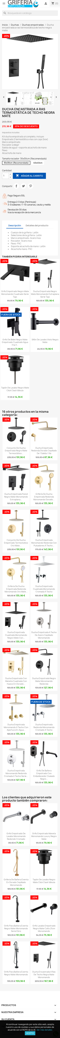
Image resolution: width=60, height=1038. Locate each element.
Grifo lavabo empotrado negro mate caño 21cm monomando (44, 928)
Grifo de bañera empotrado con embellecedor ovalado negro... (44, 774)
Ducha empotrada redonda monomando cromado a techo (44, 727)
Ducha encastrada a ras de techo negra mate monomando (44, 974)
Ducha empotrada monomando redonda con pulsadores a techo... (44, 543)
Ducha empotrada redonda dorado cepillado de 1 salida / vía (44, 451)
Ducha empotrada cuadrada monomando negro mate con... (16, 635)
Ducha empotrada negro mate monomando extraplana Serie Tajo (45, 294)
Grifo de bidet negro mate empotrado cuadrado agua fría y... (15, 342)
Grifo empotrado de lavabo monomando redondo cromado (16, 836)
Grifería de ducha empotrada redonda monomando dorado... (44, 497)
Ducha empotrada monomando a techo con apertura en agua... (16, 727)
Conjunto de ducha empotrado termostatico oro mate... (16, 543)
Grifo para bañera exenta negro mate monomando (16, 973)
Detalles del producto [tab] (37, 225)
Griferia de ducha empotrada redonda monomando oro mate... (16, 589)
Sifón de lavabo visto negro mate (45, 341)
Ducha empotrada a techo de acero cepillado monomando (44, 635)
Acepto (30, 1033)
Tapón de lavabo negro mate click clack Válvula (15, 389)
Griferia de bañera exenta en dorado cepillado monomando (16, 882)
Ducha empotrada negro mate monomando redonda (44, 681)
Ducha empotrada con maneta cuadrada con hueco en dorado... (16, 681)
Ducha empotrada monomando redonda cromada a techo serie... (16, 773)
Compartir (16, 186)
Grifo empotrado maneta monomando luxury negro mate (44, 836)
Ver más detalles (44, 1029)
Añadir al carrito (29, 175)
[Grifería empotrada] (23, 3)
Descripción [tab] (14, 225)
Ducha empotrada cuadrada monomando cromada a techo (44, 589)
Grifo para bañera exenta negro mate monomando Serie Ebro (16, 928)
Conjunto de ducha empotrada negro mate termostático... (16, 451)
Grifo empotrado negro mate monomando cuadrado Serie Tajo (15, 294)
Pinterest (30, 186)
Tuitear (23, 186)
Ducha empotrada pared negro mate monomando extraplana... (16, 497)
